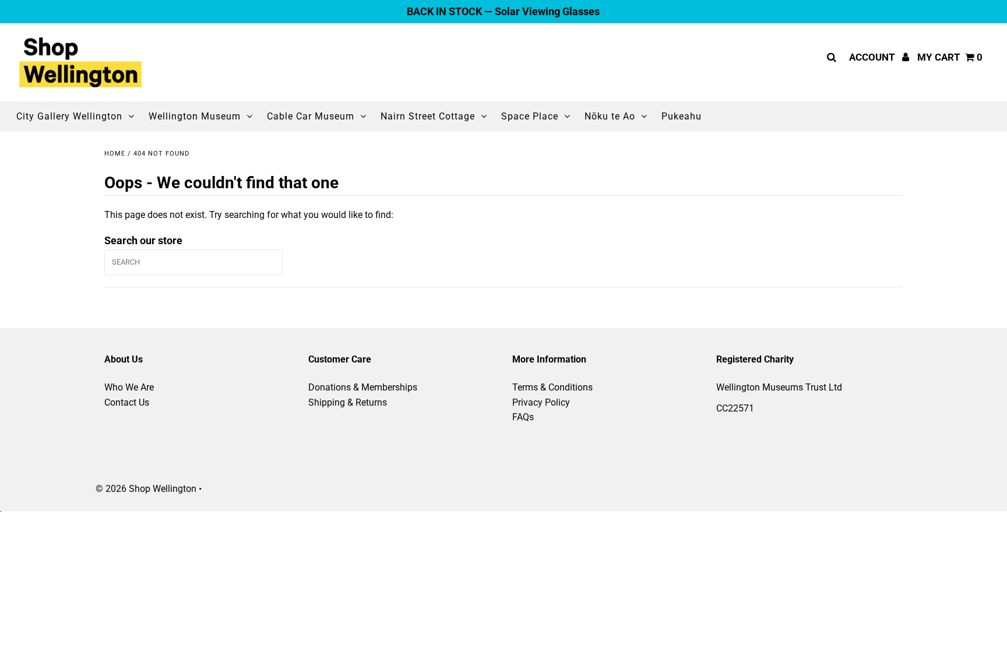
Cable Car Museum (310, 116)
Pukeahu (681, 116)
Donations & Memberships (362, 387)
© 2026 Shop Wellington (146, 488)
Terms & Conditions (552, 387)
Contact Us (126, 402)
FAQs (523, 417)
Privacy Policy (541, 402)
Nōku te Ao (610, 116)
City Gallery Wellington (69, 116)
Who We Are (129, 387)
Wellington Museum (195, 116)
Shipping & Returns (347, 402)
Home (114, 153)
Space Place (529, 116)
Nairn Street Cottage (428, 116)
